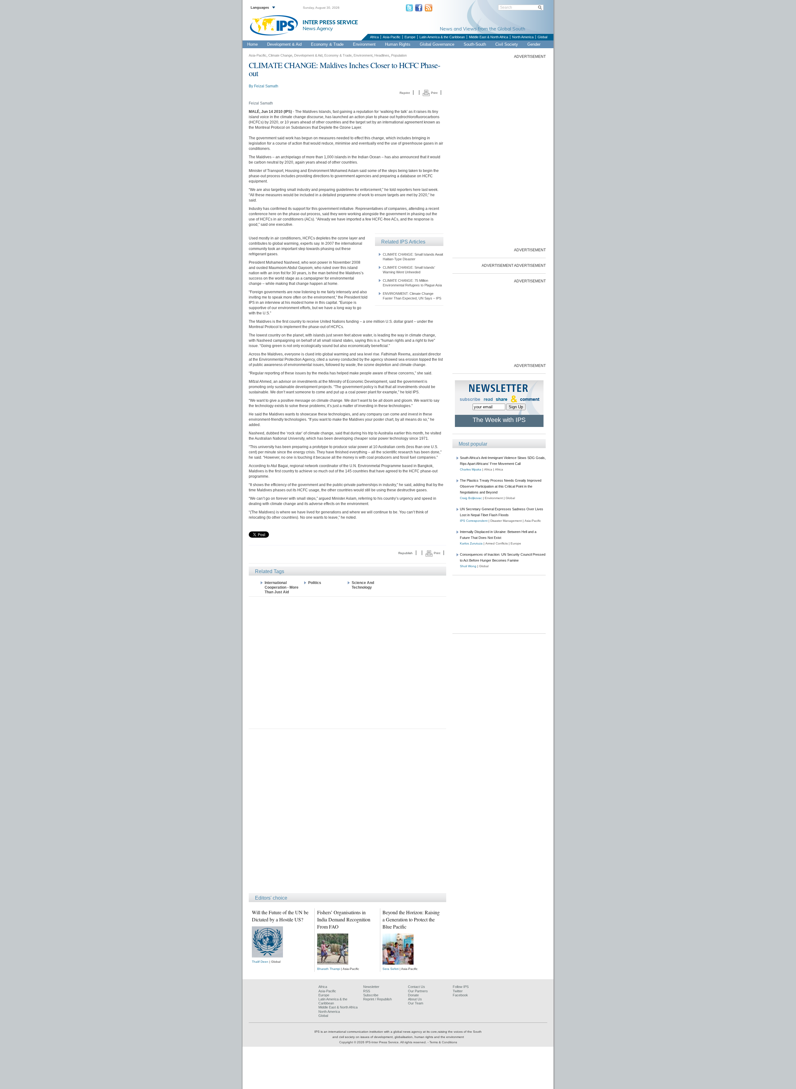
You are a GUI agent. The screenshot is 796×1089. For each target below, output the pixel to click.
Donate (413, 995)
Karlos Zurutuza (471, 543)
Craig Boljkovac (471, 498)
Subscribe (370, 995)
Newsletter (371, 987)
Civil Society (506, 44)
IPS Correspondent (474, 520)
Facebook (460, 995)
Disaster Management (506, 520)
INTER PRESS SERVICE (330, 22)
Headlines (381, 55)
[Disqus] (347, 814)
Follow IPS (461, 987)
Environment (364, 44)
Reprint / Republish (377, 999)
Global (542, 37)
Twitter (458, 991)
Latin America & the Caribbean (442, 37)
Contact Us (416, 987)
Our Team (415, 1003)
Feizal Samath (266, 86)
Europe (410, 37)
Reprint (405, 93)
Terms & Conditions (443, 1042)
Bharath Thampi (328, 969)
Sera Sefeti (390, 969)
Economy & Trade (327, 44)
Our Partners (418, 991)
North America (523, 37)
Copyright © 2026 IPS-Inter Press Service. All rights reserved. (383, 1042)
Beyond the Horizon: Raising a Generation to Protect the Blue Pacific (411, 919)
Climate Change (280, 55)
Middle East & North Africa (488, 37)
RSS (366, 991)
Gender (533, 44)
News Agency (318, 28)
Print (433, 93)
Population (399, 55)
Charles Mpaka (470, 469)
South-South (475, 44)
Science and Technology (363, 585)
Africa (374, 37)
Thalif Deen (260, 961)
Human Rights (397, 44)
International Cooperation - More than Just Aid (281, 587)
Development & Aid (284, 44)
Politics (314, 583)
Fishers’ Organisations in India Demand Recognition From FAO (343, 919)
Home (252, 44)
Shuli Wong (468, 566)
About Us (415, 999)
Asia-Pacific (391, 37)
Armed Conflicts (496, 543)
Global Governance (437, 44)
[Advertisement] (347, 662)
